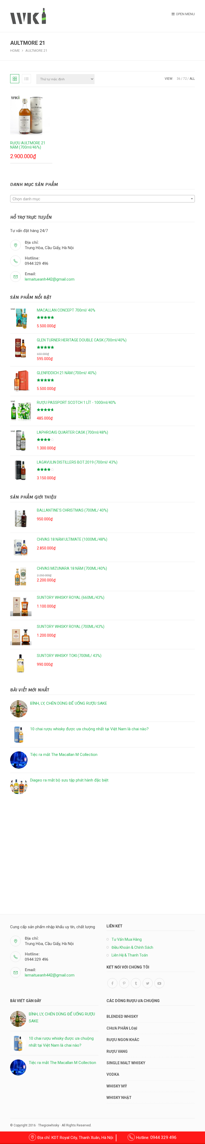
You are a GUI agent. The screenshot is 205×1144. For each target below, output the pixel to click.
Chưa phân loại (122, 1028)
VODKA (113, 1074)
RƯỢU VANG (117, 1051)
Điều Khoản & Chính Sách (132, 947)
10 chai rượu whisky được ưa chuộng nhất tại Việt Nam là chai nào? (89, 729)
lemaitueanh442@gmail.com (49, 279)
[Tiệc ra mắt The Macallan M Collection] (18, 760)
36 (178, 79)
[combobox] (102, 198)
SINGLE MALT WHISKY (126, 1063)
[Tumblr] (136, 983)
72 (185, 79)
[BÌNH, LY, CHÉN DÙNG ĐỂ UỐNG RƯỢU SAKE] (18, 709)
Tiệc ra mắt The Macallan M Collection (63, 754)
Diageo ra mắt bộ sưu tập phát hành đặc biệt (69, 780)
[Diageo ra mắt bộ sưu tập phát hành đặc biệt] (18, 785)
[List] (26, 78)
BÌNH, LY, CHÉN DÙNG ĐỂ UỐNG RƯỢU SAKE (68, 703)
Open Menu (185, 14)
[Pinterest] (124, 983)
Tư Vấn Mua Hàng (127, 939)
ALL (192, 79)
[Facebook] (112, 983)
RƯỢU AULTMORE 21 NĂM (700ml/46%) (27, 145)
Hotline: (156, 1137)
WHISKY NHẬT (119, 1097)
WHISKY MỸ (117, 1086)
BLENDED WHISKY (122, 1016)
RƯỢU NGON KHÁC (123, 1040)
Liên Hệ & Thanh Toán (130, 955)
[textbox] (102, 199)
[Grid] (14, 78)
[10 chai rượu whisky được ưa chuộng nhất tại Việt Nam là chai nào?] (18, 734)
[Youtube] (159, 983)
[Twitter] (148, 983)
